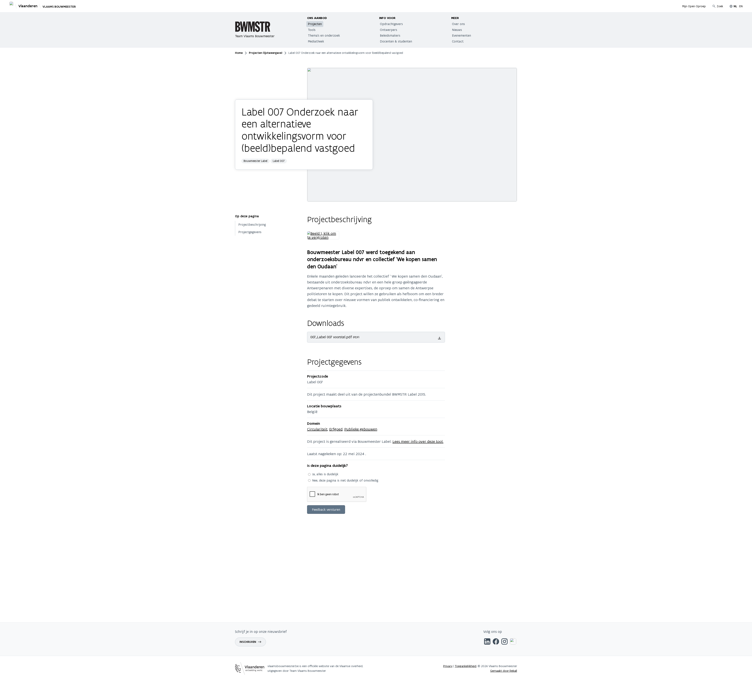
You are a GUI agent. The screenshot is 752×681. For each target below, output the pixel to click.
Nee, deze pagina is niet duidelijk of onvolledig (345, 480)
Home (239, 53)
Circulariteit (317, 429)
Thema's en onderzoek (324, 35)
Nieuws (457, 30)
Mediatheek (316, 41)
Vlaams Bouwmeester (59, 7)
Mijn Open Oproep (694, 6)
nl (735, 6)
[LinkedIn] (487, 642)
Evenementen (461, 35)
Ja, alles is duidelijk (325, 474)
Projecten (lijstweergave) (265, 53)
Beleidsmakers (390, 35)
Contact (458, 41)
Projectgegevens (249, 232)
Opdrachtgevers (391, 24)
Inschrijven (248, 642)
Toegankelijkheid (465, 666)
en (741, 6)
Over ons (458, 24)
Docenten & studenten (396, 41)
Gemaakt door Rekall (503, 671)
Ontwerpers (388, 30)
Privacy (448, 666)
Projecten (315, 24)
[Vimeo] (513, 642)
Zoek (720, 6)
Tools (311, 30)
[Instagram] (504, 642)
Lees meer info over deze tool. (417, 441)
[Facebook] (496, 642)
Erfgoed (336, 429)
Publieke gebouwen (360, 429)
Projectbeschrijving (252, 224)
